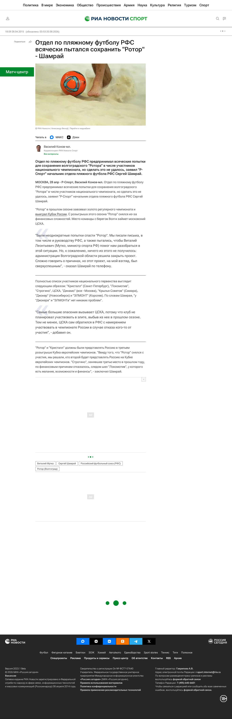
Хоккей (102, 652)
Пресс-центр (120, 658)
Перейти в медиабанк (80, 128)
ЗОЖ (91, 652)
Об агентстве (140, 658)
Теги (175, 652)
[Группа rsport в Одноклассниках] (122, 641)
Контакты (157, 658)
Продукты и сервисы (96, 658)
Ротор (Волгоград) (47, 468)
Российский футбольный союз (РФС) (101, 463)
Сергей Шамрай (67, 463)
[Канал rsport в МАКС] (82, 641)
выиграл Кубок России (51, 214)
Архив (178, 658)
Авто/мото (115, 652)
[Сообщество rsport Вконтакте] (109, 641)
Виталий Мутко (45, 463)
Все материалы (51, 154)
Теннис (165, 652)
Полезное (186, 652)
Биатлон (80, 652)
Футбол (44, 652)
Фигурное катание (61, 652)
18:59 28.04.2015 (14, 31)
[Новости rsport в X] (149, 641)
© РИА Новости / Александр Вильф (51, 128)
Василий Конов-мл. (57, 146)
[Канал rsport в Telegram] (135, 641)
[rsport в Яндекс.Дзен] (96, 641)
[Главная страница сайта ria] (104, 18)
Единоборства (132, 652)
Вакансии (10, 675)
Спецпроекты (58, 658)
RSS (168, 658)
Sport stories (151, 652)
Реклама (75, 658)
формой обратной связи (187, 679)
